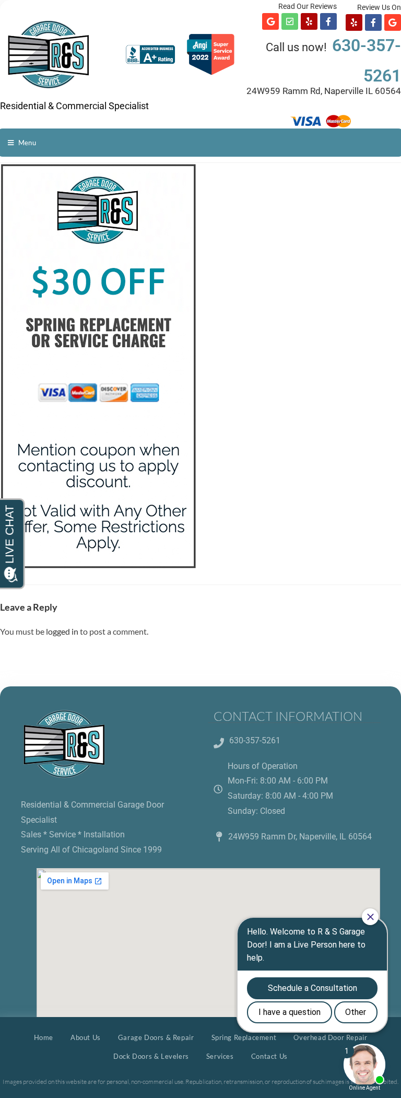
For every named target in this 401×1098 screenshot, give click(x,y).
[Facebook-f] (328, 21)
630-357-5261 (254, 740)
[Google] (270, 21)
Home (43, 1037)
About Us (85, 1037)
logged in (62, 631)
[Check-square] (289, 21)
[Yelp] (309, 21)
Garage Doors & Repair (156, 1037)
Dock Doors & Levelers (151, 1056)
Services (220, 1056)
